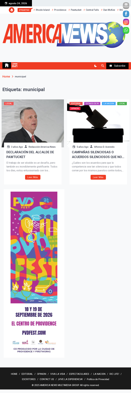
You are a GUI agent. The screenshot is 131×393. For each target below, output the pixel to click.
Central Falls (92, 10)
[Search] (102, 66)
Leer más (32, 177)
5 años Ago (83, 147)
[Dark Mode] (95, 66)
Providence (60, 10)
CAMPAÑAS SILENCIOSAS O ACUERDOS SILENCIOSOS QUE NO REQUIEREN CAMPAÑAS (97, 154)
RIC (121, 10)
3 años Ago (17, 147)
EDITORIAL (76, 103)
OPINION (75, 108)
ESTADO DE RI (92, 103)
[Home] (6, 65)
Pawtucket (76, 10)
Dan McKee (109, 10)
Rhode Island (43, 10)
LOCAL (9, 103)
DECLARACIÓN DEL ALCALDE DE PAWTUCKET (30, 154)
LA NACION (109, 103)
